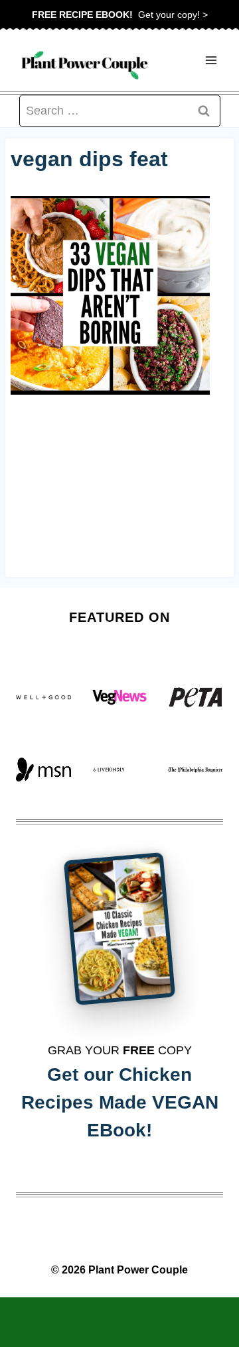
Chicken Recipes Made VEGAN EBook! (119, 1102)
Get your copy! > (120, 14)
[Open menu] (211, 60)
